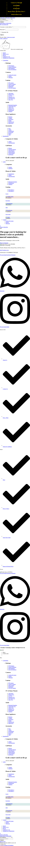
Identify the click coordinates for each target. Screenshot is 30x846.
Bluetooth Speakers (12, 105)
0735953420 (16, 8)
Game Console (8, 214)
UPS (9, 134)
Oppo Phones (11, 150)
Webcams (10, 77)
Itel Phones (10, 154)
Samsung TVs (11, 97)
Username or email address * (6, 27)
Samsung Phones (12, 149)
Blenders (10, 116)
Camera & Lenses (12, 75)
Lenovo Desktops (12, 67)
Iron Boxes (10, 119)
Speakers (10, 111)
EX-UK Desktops (12, 69)
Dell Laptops (11, 85)
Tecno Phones (11, 153)
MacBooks (10, 86)
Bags (9, 128)
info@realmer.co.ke (16, 14)
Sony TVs (10, 99)
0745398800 (16, 5)
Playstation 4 (11, 189)
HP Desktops (11, 65)
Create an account (11, 37)
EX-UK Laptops (12, 88)
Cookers (10, 118)
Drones (10, 76)
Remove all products (8, 845)
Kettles (9, 120)
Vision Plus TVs (12, 106)
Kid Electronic (11, 142)
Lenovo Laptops (12, 84)
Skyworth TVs (11, 98)
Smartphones (11, 174)
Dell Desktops (11, 68)
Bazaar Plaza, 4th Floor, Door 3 (16, 11)
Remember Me (4, 32)
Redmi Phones (11, 152)
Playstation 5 (11, 191)
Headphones (11, 110)
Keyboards (10, 132)
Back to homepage (4, 242)
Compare (2, 845)
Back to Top (2, 841)
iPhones (10, 148)
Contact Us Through (16, 2)
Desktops (10, 168)
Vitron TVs (10, 107)
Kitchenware (11, 122)
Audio (7, 207)
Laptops (10, 167)
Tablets (10, 141)
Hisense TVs (11, 94)
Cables (9, 129)
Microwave (10, 123)
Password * (2, 29)
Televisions (10, 93)
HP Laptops (11, 83)
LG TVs (10, 96)
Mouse (9, 133)
